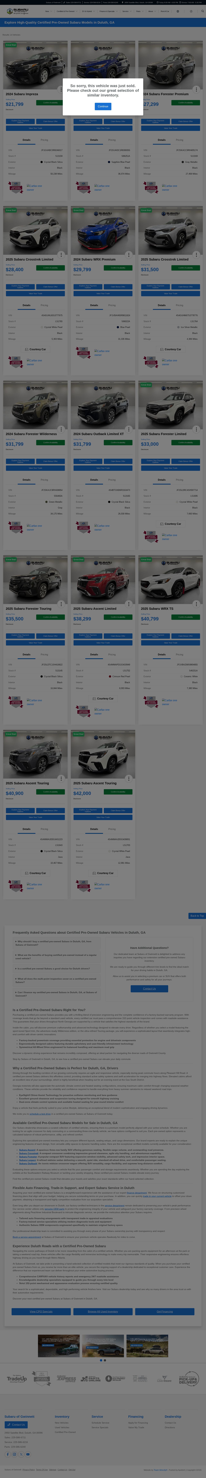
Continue (103, 106)
